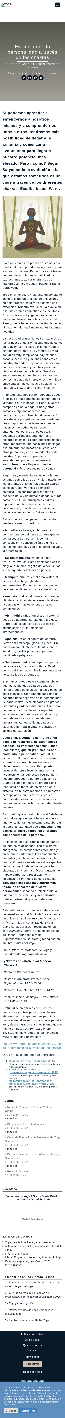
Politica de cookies (32, 1334)
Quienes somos (32, 1345)
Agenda (8, 1100)
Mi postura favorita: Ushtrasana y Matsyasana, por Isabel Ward (30, 1082)
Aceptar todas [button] (28, 1411)
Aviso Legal (32, 1339)
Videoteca (10, 1189)
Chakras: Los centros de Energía (30, 1061)
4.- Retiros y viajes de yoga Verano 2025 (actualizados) (29, 1312)
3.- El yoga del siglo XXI (19, 1303)
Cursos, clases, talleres (25, 64)
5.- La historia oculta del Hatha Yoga (27, 1320)
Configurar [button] (11, 1411)
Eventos (52, 64)
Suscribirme (32, 1363)
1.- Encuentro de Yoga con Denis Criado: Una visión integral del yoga (33, 1284)
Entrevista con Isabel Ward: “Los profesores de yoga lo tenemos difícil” (33, 1071)
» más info (11, 1118)
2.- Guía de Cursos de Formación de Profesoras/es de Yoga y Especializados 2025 (33, 1295)
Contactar (32, 1350)
